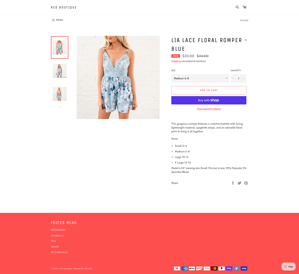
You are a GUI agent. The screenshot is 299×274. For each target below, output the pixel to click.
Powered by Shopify (82, 268)
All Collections (59, 252)
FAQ (53, 241)
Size (173, 70)
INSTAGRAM (58, 230)
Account (244, 20)
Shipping (176, 61)
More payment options (209, 108)
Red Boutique (64, 7)
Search (55, 246)
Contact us (57, 235)
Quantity (236, 70)
